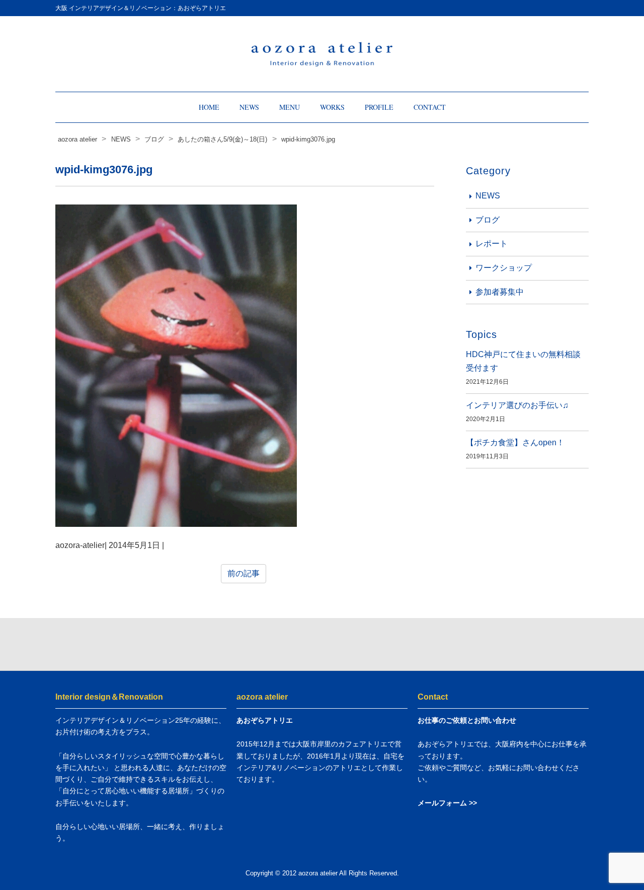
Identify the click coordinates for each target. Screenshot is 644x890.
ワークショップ (503, 267)
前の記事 (243, 573)
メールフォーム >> (447, 803)
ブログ (487, 220)
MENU (289, 107)
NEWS (249, 107)
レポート (491, 243)
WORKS (332, 107)
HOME (209, 107)
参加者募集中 (499, 292)
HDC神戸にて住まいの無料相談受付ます (523, 361)
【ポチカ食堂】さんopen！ (515, 442)
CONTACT (430, 107)
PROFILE (379, 107)
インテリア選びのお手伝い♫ (517, 405)
